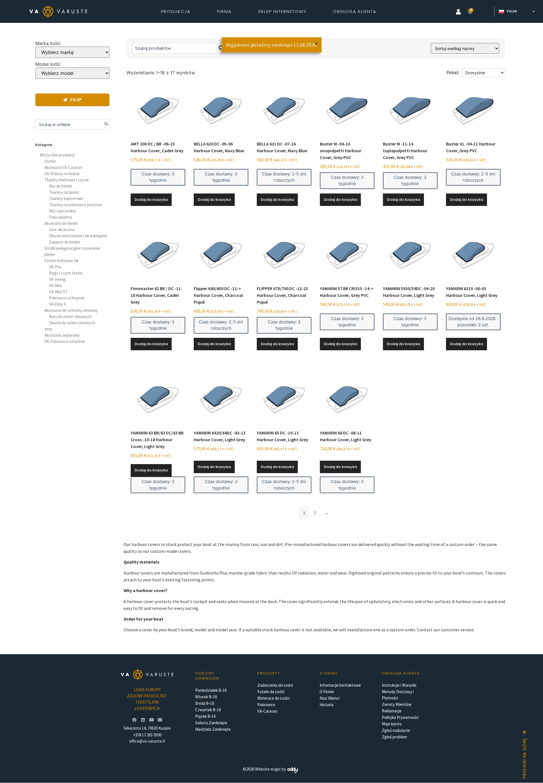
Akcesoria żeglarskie (62, 335)
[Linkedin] (142, 719)
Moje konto (392, 724)
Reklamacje (392, 711)
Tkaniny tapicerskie (66, 198)
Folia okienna (60, 217)
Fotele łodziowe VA (61, 260)
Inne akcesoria (61, 229)
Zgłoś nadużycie (396, 730)
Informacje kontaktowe (340, 685)
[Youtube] (151, 719)
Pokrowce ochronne (67, 298)
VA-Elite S (57, 304)
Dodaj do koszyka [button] (151, 199)
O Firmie (327, 691)
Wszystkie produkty (57, 155)
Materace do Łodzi (273, 698)
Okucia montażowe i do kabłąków (78, 235)
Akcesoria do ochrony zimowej (70, 310)
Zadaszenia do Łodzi (275, 685)
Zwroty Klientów (396, 704)
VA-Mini (55, 285)
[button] (458, 12)
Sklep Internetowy (282, 11)
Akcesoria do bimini (61, 223)
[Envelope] (159, 719)
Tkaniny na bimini (64, 192)
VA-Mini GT (58, 291)
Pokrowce (266, 704)
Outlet (50, 161)
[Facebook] (134, 719)
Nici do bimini (60, 186)
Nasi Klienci (330, 698)
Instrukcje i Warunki (399, 685)
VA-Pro (55, 266)
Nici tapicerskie (62, 211)
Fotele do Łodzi (271, 691)
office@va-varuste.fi (147, 741)
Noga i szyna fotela (66, 273)
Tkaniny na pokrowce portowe (75, 204)
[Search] (104, 124)
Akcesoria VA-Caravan (63, 167)
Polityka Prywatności (400, 717)
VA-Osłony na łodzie (61, 173)
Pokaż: (453, 72)
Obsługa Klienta (354, 11)
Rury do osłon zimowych (70, 316)
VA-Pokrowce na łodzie (64, 341)
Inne (48, 329)
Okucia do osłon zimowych (72, 322)
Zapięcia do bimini (64, 242)
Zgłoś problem (394, 737)
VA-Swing (57, 279)
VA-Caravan (267, 711)
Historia (326, 704)
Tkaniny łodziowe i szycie (66, 179)
